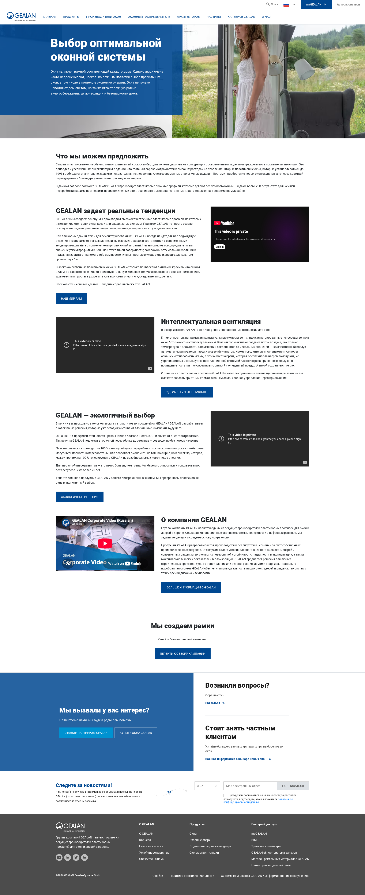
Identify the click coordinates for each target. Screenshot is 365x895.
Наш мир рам (71, 298)
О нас (266, 16)
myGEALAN (313, 4)
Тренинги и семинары (266, 846)
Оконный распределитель (149, 16)
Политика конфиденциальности (192, 875)
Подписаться (293, 786)
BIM (254, 840)
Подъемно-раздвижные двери (210, 846)
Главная (49, 16)
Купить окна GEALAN (136, 732)
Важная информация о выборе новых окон (235, 759)
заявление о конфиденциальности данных (258, 801)
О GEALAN (146, 833)
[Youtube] (59, 857)
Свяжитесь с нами (151, 859)
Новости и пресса (151, 846)
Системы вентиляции (204, 852)
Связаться (212, 703)
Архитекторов (188, 16)
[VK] (84, 857)
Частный (214, 16)
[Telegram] (76, 857)
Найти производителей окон (271, 865)
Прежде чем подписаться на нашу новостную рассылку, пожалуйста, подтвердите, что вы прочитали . (259, 799)
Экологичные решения (79, 497)
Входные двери (200, 840)
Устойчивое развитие (154, 852)
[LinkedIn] (67, 857)
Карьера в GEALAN (241, 16)
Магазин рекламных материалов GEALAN (280, 859)
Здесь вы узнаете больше (186, 392)
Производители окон (103, 16)
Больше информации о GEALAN (191, 587)
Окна (193, 833)
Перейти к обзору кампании (182, 653)
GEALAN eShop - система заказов (274, 852)
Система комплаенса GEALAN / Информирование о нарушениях (265, 875)
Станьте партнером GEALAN (86, 732)
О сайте (158, 875)
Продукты (71, 16)
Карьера (145, 840)
